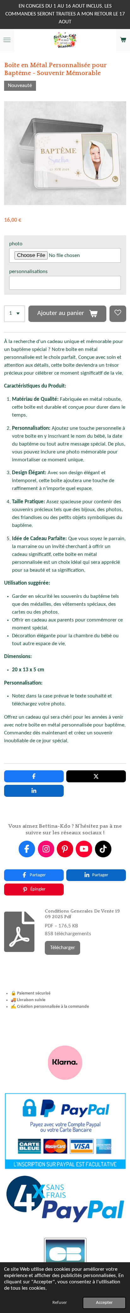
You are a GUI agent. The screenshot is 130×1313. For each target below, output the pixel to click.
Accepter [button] (104, 1302)
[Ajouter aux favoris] (117, 314)
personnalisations (28, 271)
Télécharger (62, 947)
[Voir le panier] (123, 40)
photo (15, 244)
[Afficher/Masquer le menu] (7, 40)
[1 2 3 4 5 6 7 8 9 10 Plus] (14, 314)
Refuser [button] (59, 1302)
